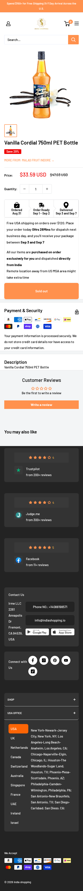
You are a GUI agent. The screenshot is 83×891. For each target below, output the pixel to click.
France (15, 794)
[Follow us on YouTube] (66, 660)
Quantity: (10, 189)
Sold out (41, 291)
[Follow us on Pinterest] (54, 660)
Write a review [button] (41, 405)
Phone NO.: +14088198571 (50, 607)
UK (13, 738)
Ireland (15, 813)
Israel (15, 822)
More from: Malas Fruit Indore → (29, 160)
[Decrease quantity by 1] (24, 188)
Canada (16, 757)
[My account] (8, 23)
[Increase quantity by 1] (47, 188)
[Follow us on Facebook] (32, 660)
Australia (17, 776)
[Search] (73, 39)
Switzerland (19, 766)
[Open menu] (76, 23)
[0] (67, 23)
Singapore (18, 785)
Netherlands (19, 747)
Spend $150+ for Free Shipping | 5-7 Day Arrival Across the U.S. (41, 6)
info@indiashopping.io (50, 620)
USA (14, 729)
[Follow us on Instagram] (43, 660)
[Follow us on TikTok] (32, 671)
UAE (14, 804)
